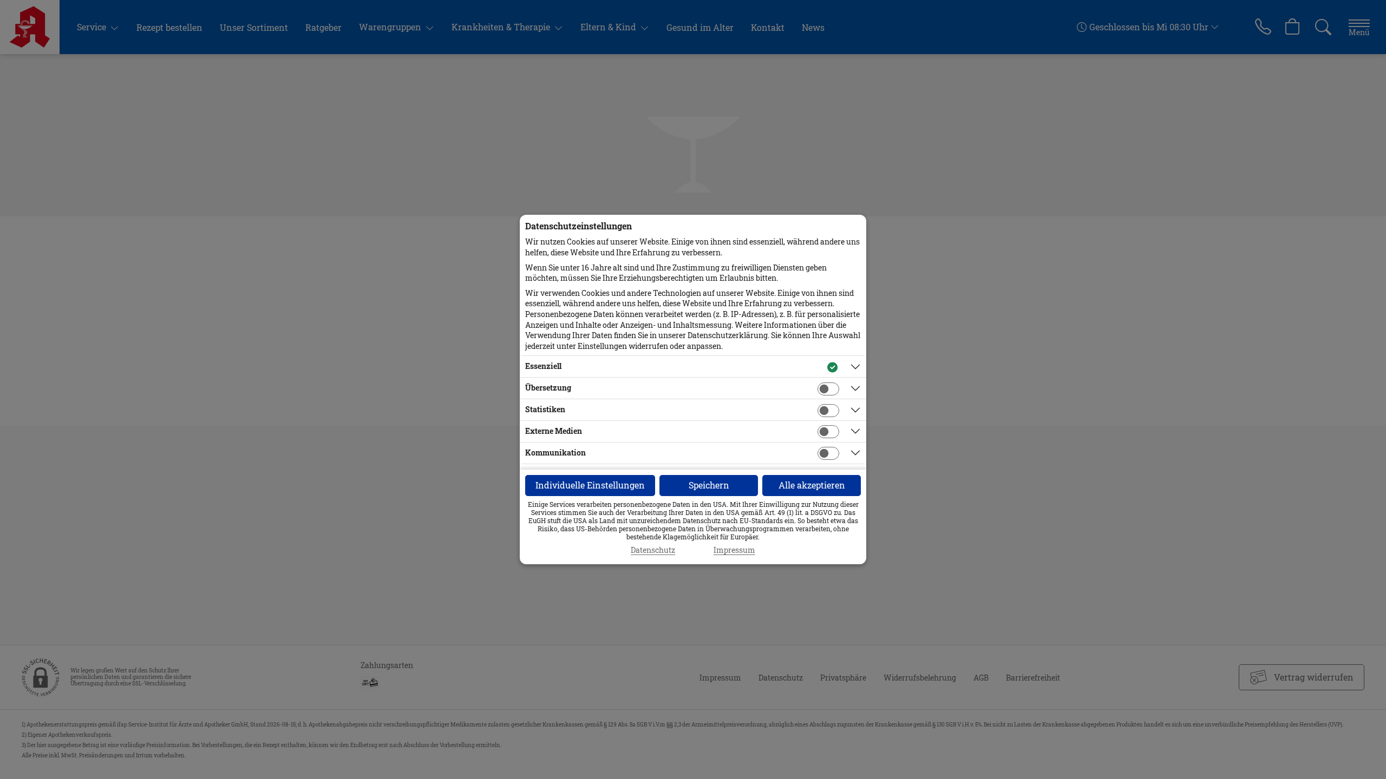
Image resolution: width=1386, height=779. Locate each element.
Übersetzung (548, 387)
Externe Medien (553, 431)
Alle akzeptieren (812, 485)
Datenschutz (653, 550)
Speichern (709, 485)
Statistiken (545, 409)
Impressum (734, 550)
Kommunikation (555, 452)
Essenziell (543, 366)
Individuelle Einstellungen (590, 485)
